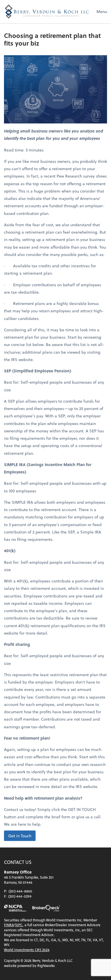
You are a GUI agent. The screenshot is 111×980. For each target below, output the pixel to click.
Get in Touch (19, 836)
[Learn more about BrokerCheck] (46, 908)
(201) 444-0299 (20, 896)
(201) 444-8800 (20, 891)
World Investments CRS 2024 (27, 949)
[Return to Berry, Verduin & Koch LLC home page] (46, 11)
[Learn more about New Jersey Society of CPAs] (15, 908)
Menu (101, 11)
